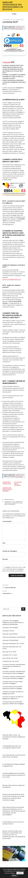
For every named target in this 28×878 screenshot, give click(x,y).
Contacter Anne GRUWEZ (10, 628)
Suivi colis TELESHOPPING (9, 634)
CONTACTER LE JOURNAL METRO (6, 482)
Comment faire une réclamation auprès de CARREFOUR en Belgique (13, 703)
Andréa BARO (20, 19)
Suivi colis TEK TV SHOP (9, 652)
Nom (3, 543)
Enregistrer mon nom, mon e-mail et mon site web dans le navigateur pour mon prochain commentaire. (13, 569)
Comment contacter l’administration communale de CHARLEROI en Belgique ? (13, 666)
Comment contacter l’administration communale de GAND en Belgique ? (13, 672)
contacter (6, 62)
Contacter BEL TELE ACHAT (10, 661)
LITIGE (13, 501)
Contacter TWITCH (8, 631)
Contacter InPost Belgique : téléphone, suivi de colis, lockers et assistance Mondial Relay (12, 622)
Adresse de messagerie (9, 551)
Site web (5, 559)
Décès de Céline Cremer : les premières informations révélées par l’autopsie (13, 737)
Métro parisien (9, 499)
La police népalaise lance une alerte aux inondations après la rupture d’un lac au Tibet (13, 775)
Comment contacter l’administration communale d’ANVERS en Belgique (13, 677)
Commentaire (7, 521)
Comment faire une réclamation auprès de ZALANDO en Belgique (12, 687)
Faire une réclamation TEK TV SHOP (13, 643)
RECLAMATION (15, 503)
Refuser (14, 875)
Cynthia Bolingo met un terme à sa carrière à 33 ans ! (13, 823)
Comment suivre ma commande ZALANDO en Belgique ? (12, 682)
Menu (14, 14)
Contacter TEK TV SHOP (9, 655)
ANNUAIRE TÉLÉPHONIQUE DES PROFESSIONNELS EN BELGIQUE (12, 6)
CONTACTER (8, 501)
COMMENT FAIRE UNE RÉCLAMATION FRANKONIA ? (7, 489)
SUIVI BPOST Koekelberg (14, 503)
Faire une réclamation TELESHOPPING (13, 637)
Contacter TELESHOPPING (10, 640)
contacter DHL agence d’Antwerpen (18, 483)
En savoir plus (19, 28)
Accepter (20, 873)
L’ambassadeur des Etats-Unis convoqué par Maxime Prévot (11, 747)
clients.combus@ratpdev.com (11, 279)
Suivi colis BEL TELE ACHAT (10, 658)
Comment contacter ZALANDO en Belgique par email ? (12, 692)
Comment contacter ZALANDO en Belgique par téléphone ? (12, 698)
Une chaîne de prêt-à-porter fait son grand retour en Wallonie (13, 756)
